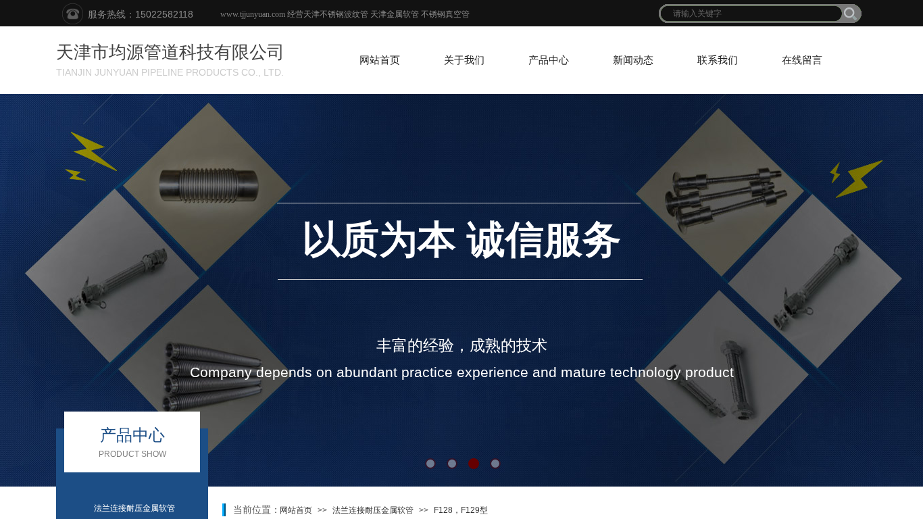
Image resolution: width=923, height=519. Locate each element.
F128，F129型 (461, 510)
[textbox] (751, 13)
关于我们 (464, 60)
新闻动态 (633, 60)
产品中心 (548, 60)
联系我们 (717, 60)
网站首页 (379, 60)
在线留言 (802, 60)
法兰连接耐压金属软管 (373, 510)
